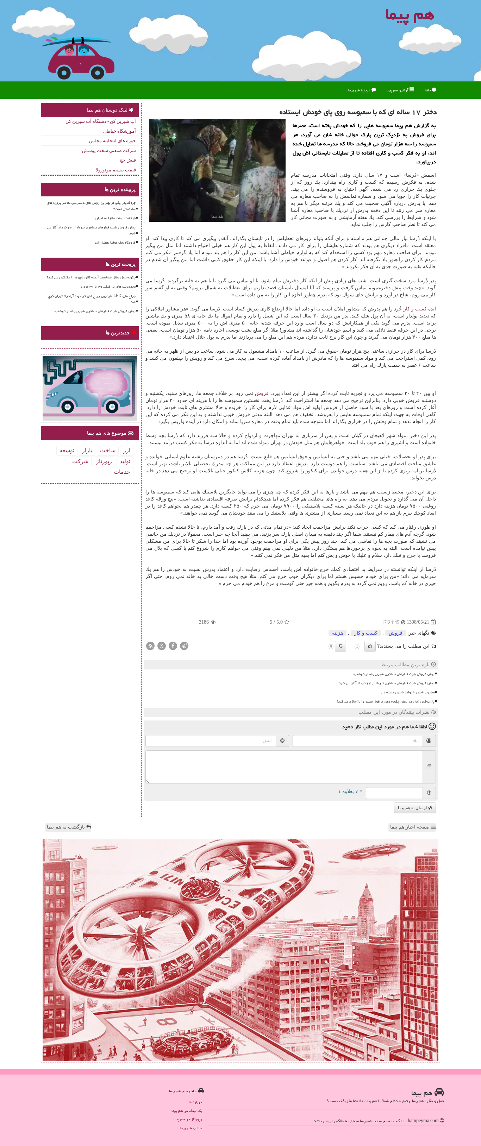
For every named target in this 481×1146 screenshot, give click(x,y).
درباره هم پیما (359, 90)
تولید (125, 461)
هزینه (337, 633)
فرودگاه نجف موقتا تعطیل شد (115, 242)
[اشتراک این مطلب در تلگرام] (184, 645)
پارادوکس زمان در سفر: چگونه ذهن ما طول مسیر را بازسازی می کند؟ (386, 701)
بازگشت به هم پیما (66, 827)
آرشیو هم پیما (398, 90)
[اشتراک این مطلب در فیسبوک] (173, 645)
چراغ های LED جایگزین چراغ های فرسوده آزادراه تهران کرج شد (92, 299)
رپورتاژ (104, 461)
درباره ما (195, 1102)
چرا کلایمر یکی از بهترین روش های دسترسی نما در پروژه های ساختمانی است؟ (91, 205)
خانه (428, 90)
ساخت (107, 450)
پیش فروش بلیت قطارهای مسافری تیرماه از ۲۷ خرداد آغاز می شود (387, 683)
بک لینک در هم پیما (186, 1110)
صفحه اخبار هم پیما (410, 827)
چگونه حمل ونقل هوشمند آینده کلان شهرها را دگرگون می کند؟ (91, 277)
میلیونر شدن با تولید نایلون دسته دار (408, 692)
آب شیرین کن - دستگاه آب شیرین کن (100, 121)
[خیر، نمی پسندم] (340, 646)
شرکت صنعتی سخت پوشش (109, 150)
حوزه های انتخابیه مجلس (112, 140)
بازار (87, 450)
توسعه (67, 450)
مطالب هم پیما (191, 1128)
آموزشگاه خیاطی (119, 131)
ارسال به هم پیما (413, 807)
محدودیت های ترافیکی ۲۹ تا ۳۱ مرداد (108, 286)
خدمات (122, 472)
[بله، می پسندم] (370, 646)
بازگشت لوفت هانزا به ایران (115, 218)
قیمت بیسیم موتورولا (116, 169)
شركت (80, 461)
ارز (126, 450)
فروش (262, 393)
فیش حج (128, 160)
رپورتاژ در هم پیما (188, 1119)
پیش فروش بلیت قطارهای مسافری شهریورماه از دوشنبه (394, 674)
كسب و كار (415, 308)
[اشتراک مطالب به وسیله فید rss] (150, 645)
